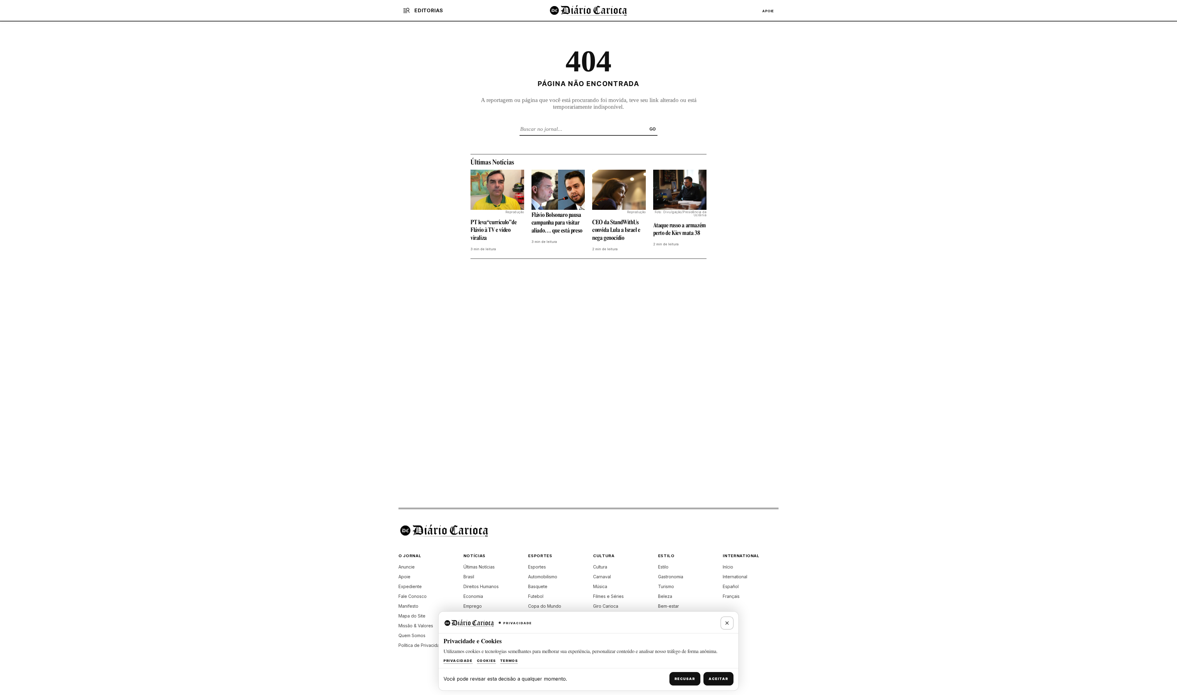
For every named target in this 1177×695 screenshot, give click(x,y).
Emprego (472, 606)
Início (728, 566)
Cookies (486, 661)
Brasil (468, 576)
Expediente (410, 586)
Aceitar (718, 679)
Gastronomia (670, 576)
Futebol (535, 596)
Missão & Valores (415, 625)
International (735, 576)
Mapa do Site (411, 615)
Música (600, 586)
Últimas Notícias (479, 566)
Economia (473, 596)
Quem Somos (411, 635)
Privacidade (458, 661)
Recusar (685, 679)
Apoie (768, 11)
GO (652, 129)
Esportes (537, 566)
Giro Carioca (605, 606)
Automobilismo (542, 576)
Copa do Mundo (544, 606)
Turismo (666, 586)
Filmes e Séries (608, 596)
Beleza (665, 596)
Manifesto (408, 606)
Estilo (663, 566)
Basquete (537, 586)
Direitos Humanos (481, 586)
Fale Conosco (412, 596)
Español (731, 586)
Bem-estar (668, 606)
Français (731, 596)
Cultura (600, 566)
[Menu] (406, 10)
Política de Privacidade (421, 645)
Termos (509, 661)
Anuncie (406, 566)
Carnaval (602, 576)
